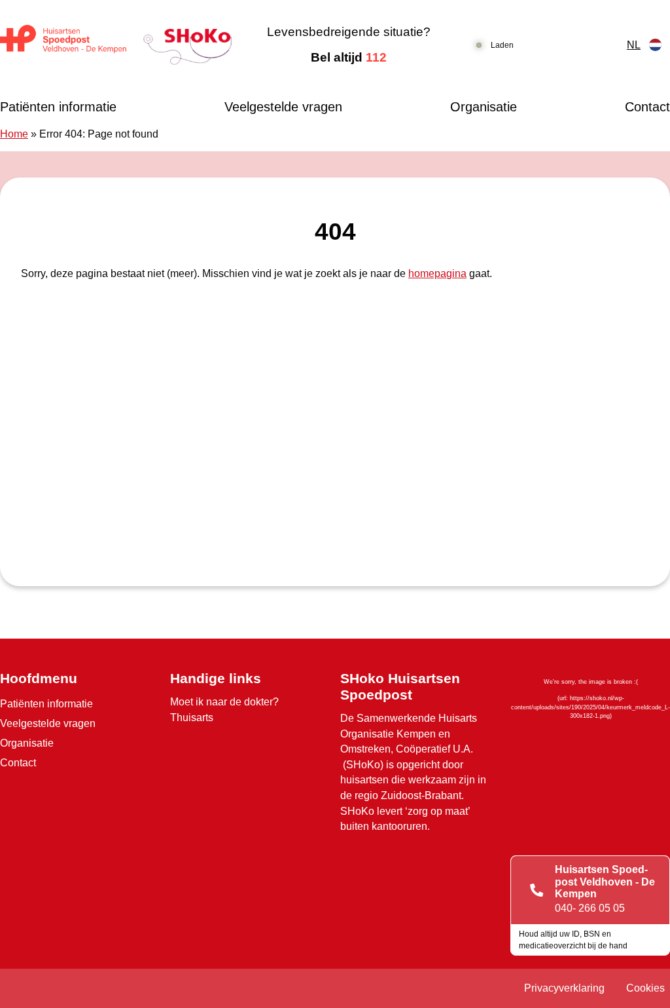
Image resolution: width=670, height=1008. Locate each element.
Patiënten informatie (58, 107)
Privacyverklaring (564, 988)
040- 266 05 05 (590, 908)
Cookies (645, 988)
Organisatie (483, 107)
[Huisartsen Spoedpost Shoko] (116, 45)
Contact (647, 107)
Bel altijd (349, 57)
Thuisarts (191, 717)
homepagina (437, 273)
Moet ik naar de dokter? (224, 701)
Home (14, 134)
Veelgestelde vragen (283, 107)
